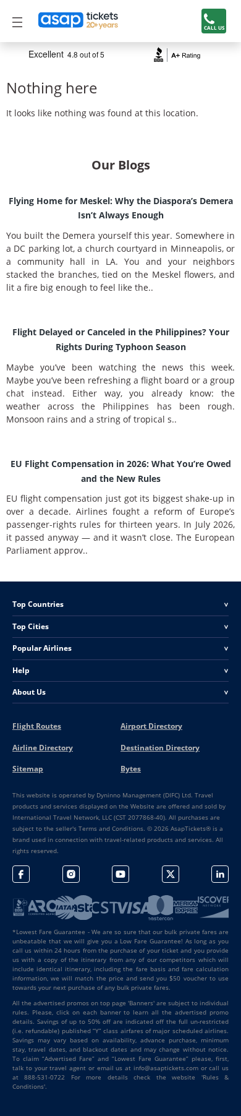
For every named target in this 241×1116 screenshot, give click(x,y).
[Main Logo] (78, 21)
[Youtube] (120, 874)
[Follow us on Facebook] (21, 874)
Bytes (130, 768)
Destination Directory (160, 747)
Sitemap (27, 768)
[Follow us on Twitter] (170, 874)
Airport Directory (151, 726)
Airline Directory (42, 747)
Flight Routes (36, 726)
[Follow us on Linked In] (220, 874)
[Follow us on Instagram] (71, 874)
